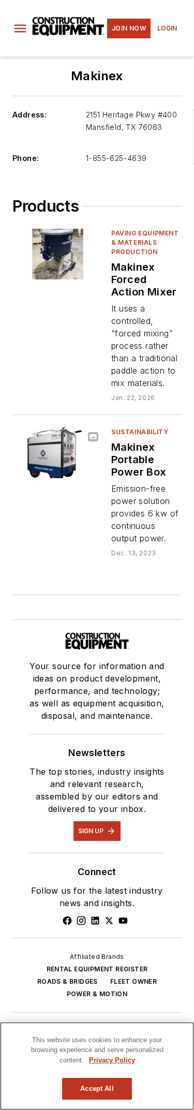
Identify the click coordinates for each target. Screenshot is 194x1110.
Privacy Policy (112, 1060)
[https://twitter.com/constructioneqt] (109, 920)
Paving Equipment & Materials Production (145, 242)
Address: (29, 114)
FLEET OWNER (133, 981)
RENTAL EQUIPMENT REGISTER (97, 969)
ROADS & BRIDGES (67, 981)
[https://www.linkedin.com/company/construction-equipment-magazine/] (95, 920)
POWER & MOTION (97, 994)
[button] (20, 28)
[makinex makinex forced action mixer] (57, 254)
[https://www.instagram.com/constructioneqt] (81, 920)
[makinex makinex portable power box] (57, 452)
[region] (97, 1066)
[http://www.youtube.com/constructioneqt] (123, 920)
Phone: (25, 158)
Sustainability (139, 432)
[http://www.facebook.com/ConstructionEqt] (67, 920)
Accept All (96, 1088)
